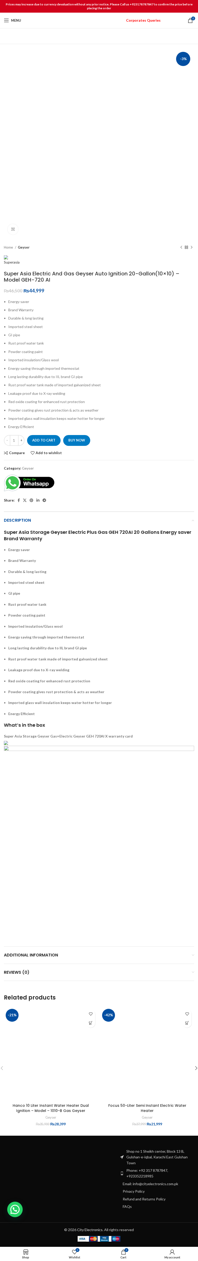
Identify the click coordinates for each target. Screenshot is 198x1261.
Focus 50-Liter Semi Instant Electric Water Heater (147, 1108)
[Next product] (191, 247)
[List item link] (157, 1173)
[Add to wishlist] (90, 1014)
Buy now (76, 440)
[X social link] (24, 500)
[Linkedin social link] (38, 500)
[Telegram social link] (44, 500)
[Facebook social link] (18, 500)
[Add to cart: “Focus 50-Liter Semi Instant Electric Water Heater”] (187, 1023)
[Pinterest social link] (31, 500)
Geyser (24, 247)
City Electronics (90, 1229)
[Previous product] (181, 247)
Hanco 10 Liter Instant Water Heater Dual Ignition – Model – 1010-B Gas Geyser (51, 1108)
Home (9, 247)
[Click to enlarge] (13, 229)
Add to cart (43, 440)
